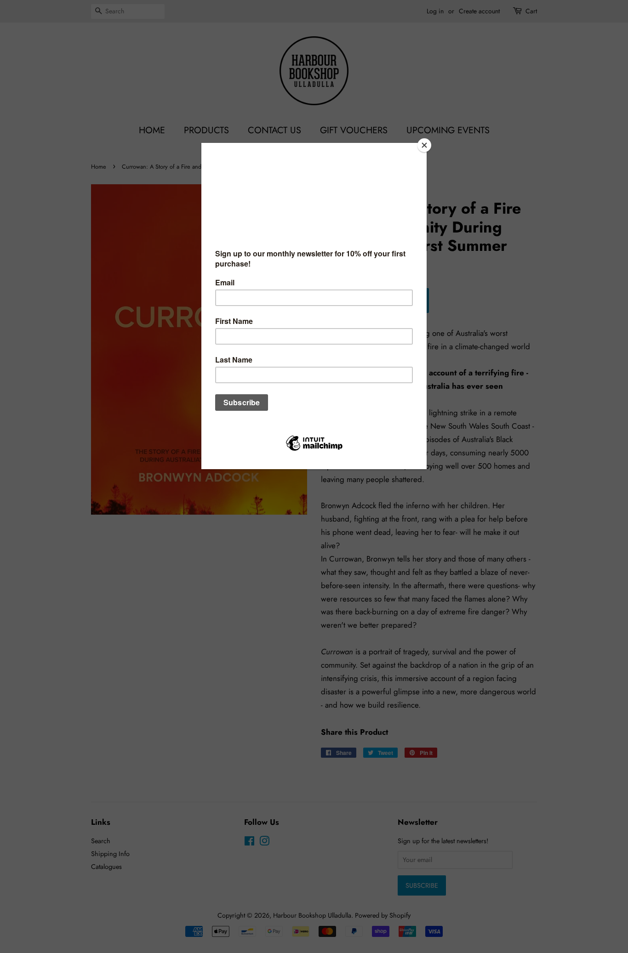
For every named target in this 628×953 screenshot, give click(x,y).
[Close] (424, 145)
